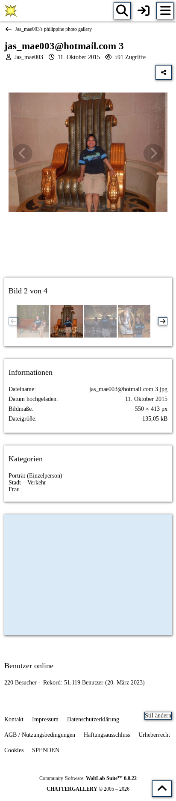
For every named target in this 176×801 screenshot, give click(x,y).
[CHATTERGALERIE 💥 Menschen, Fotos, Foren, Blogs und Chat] (11, 10)
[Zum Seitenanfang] (162, 788)
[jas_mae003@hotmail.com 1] (134, 321)
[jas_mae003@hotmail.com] (33, 321)
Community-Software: (88, 778)
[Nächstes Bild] (153, 153)
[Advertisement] (88, 252)
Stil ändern (158, 715)
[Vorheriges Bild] (22, 153)
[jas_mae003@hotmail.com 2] (100, 321)
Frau (14, 489)
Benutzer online (28, 665)
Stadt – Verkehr (27, 482)
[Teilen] (163, 72)
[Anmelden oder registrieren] (143, 10)
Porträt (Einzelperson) (35, 475)
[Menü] (164, 10)
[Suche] (122, 10)
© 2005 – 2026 (88, 789)
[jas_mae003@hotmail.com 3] (66, 321)
